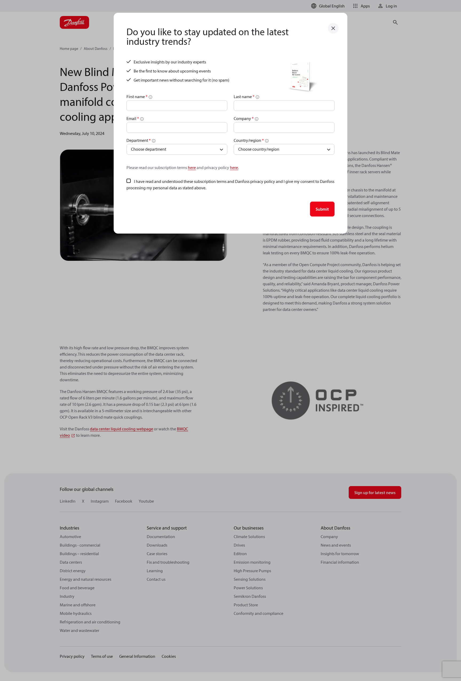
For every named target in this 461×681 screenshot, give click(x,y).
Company (244, 118)
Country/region (249, 140)
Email (132, 118)
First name (137, 96)
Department (138, 140)
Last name (244, 96)
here (192, 167)
